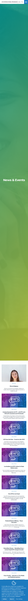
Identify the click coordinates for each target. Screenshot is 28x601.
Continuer (5, 599)
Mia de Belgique (14, 386)
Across (15, 409)
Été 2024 (14, 383)
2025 (12, 409)
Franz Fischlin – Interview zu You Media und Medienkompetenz (14, 576)
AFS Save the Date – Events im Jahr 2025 (14, 439)
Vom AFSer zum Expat (14, 494)
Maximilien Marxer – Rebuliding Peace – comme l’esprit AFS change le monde (14, 549)
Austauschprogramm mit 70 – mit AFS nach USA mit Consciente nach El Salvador (14, 412)
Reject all (12, 599)
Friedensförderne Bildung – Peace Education (14, 521)
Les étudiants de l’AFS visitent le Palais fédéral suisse (14, 467)
